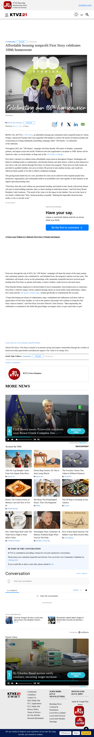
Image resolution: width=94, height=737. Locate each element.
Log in (78, 573)
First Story (29, 135)
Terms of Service (34, 712)
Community (26, 356)
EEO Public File (33, 701)
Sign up (84, 573)
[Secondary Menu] (8, 15)
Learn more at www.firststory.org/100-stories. (23, 343)
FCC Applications (34, 703)
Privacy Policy (33, 709)
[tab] (12, 590)
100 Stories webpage (55, 154)
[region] (47, 603)
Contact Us (31, 698)
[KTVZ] (20, 15)
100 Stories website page (29, 293)
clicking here (13, 560)
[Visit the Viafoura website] (83, 632)
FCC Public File (33, 706)
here (52, 564)
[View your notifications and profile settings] (86, 590)
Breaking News (55, 704)
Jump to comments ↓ (13, 362)
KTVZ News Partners (15, 123)
